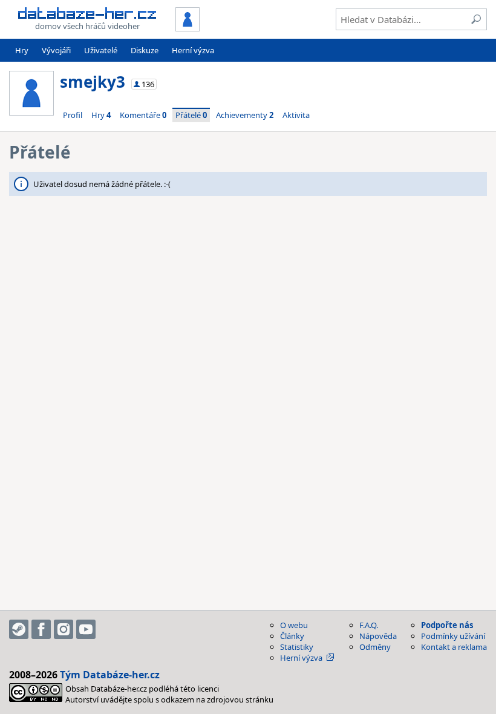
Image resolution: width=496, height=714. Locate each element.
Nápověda (378, 635)
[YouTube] (86, 629)
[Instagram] (63, 629)
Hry (21, 50)
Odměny (375, 646)
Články (292, 635)
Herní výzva (193, 50)
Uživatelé (100, 50)
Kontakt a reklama (454, 646)
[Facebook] (41, 629)
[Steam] (18, 629)
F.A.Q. (368, 625)
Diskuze (144, 50)
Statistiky (296, 646)
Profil (72, 115)
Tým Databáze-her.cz (110, 674)
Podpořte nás (447, 625)
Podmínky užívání (453, 635)
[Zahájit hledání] (476, 19)
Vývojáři (56, 50)
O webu (294, 625)
